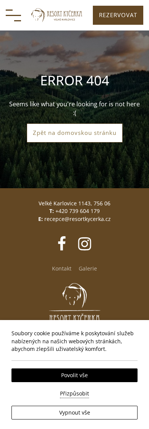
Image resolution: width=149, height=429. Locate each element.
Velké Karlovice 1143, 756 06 (74, 203)
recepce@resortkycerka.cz (77, 219)
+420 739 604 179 (77, 210)
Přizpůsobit (74, 393)
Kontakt (61, 268)
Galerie (88, 268)
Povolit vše (74, 375)
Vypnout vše (74, 412)
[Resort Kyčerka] (57, 15)
